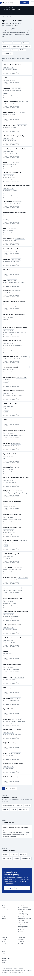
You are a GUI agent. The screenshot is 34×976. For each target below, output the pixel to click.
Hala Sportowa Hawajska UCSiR (12, 598)
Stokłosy (6, 50)
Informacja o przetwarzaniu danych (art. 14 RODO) (13, 970)
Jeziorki (4, 943)
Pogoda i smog (21, 937)
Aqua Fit (5, 162)
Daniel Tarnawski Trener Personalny (14, 430)
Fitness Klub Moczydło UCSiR (12, 527)
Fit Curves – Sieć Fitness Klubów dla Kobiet (15, 477)
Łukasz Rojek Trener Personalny (12, 764)
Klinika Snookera (8, 677)
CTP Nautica (7, 420)
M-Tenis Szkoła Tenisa (10, 777)
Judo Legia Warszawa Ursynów (12, 625)
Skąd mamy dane (6, 958)
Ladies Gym (7, 719)
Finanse (23, 854)
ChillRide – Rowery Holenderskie (13, 404)
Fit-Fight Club (7, 491)
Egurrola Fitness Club (9, 454)
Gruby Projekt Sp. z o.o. (10, 577)
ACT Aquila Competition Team (12, 65)
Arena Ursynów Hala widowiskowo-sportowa (16, 185)
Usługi (3, 907)
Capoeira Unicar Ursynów (10, 356)
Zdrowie (4, 914)
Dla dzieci (17, 43)
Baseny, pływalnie (8, 238)
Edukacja (14, 854)
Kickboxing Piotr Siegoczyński (12, 664)
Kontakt (4, 962)
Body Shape (7, 291)
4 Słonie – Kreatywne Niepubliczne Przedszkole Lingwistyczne (24, 909)
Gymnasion (6, 588)
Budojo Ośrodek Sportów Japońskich (14, 314)
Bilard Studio (7, 270)
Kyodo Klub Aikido (8, 709)
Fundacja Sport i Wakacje (10, 540)
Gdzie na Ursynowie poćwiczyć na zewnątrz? (15, 827)
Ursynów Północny (16, 46)
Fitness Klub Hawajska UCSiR (12, 501)
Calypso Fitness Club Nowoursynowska (15, 327)
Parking (25, 43)
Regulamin (29, 970)
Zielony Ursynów (7, 53)
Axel (4, 228)
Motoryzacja (26, 858)
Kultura (16, 858)
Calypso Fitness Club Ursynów (12, 340)
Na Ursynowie (7, 3)
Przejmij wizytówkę (11, 888)
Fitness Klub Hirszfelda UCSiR (12, 514)
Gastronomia (7, 858)
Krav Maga (6, 698)
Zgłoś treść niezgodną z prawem (16, 972)
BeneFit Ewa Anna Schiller (11, 249)
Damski (5, 46)
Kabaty (14, 50)
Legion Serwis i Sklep (9, 743)
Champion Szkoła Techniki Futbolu (13, 391)
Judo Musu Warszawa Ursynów (12, 638)
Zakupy (3, 912)
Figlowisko (6, 467)
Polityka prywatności (18, 968)
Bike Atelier (6, 259)
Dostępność (4, 972)
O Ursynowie (21, 941)
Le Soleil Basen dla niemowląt (12, 729)
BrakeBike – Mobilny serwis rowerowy (14, 301)
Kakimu (5, 651)
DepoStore (6, 443)
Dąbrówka (4, 937)
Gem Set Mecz (7, 567)
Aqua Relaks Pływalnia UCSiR (12, 172)
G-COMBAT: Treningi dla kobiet (12, 554)
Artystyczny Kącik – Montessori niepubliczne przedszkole (24, 914)
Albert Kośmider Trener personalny (13, 136)
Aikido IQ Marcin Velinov (10, 101)
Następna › (12, 788)
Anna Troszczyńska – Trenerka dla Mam (15, 149)
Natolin (22, 50)
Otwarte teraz (7, 43)
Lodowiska (6, 753)
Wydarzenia (21, 939)
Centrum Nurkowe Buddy (10, 367)
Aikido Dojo (6, 88)
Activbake (6, 78)
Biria (4, 280)
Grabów (4, 939)
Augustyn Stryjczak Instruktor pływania (14, 212)
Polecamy (4, 960)
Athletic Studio (7, 201)
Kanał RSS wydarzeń (23, 943)
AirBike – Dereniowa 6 (9, 125)
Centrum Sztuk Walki (9, 377)
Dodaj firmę (25, 2)
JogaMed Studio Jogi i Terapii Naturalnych (15, 611)
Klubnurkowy (7, 688)
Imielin (27, 46)
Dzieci (5, 854)
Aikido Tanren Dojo (9, 112)
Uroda (3, 916)
